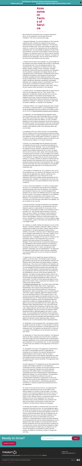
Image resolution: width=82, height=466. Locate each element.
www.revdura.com (29, 3)
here (47, 38)
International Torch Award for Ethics (31, 455)
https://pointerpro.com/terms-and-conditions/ (45, 111)
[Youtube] (79, 460)
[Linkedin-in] (77, 460)
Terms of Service (5, 462)
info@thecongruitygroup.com (32, 284)
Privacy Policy (12, 462)
